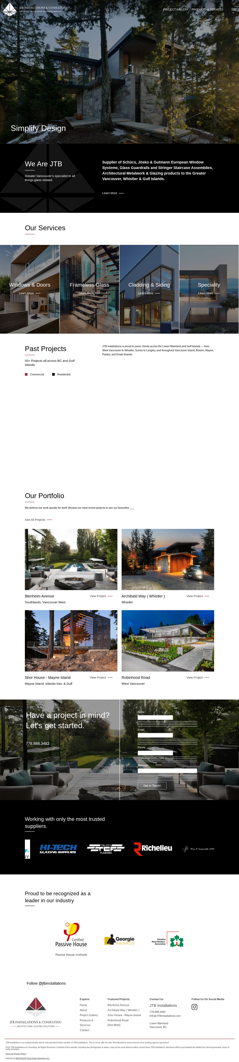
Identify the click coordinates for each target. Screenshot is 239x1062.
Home (83, 1005)
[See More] (114, 1024)
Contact (84, 1030)
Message (143, 765)
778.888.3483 (37, 743)
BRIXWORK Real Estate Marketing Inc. (33, 1058)
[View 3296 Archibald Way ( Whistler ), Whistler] (168, 559)
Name (141, 711)
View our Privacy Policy (16, 1054)
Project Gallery (89, 1015)
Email (141, 729)
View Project (98, 596)
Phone (141, 747)
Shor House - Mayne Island (124, 1015)
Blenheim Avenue (118, 1005)
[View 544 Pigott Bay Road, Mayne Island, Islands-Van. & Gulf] (71, 641)
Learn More (109, 193)
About (83, 1010)
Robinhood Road (118, 1020)
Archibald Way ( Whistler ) (123, 1010)
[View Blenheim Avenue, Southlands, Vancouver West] (71, 559)
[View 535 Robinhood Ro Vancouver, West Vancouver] (168, 641)
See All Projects (35, 519)
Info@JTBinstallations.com (165, 1015)
